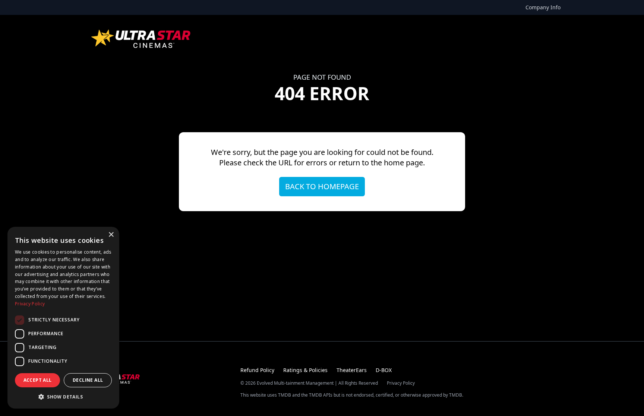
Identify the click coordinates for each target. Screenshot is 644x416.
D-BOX (384, 370)
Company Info (543, 7)
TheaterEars (352, 370)
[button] (63, 396)
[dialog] (63, 318)
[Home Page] (141, 39)
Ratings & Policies (305, 370)
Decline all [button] (88, 380)
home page (403, 163)
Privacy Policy (401, 383)
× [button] (111, 235)
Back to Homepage (322, 186)
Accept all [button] (37, 380)
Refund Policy (257, 370)
